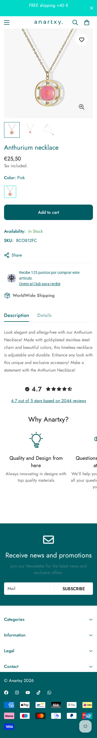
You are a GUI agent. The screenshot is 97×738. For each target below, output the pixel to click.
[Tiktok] (38, 692)
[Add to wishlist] (81, 40)
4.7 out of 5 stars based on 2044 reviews (48, 401)
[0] (87, 22)
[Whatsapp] (49, 692)
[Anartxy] (48, 22)
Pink (10, 192)
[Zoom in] (81, 107)
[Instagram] (17, 692)
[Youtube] (28, 692)
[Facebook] (6, 692)
